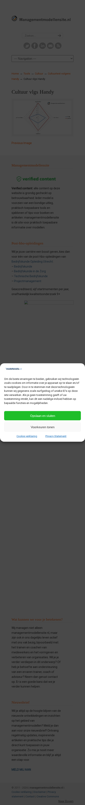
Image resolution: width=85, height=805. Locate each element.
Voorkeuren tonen (42, 427)
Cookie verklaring (27, 436)
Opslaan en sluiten (42, 415)
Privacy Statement (55, 436)
